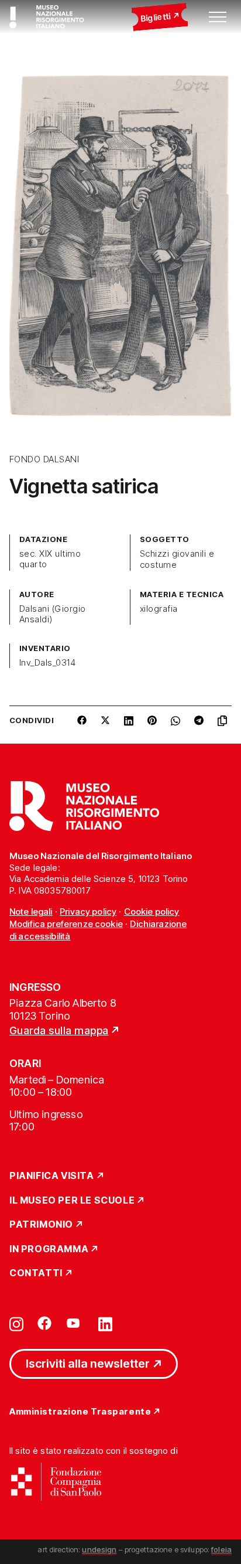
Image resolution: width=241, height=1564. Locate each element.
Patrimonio (41, 1224)
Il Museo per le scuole (72, 1200)
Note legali (31, 911)
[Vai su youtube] (75, 1323)
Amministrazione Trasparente (80, 1412)
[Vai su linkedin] (105, 1323)
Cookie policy (152, 911)
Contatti (36, 1273)
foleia (221, 1549)
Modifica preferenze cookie (66, 923)
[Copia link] (225, 724)
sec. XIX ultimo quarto (50, 559)
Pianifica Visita (51, 1176)
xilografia (159, 609)
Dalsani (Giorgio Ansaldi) (52, 614)
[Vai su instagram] (16, 1323)
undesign (99, 1549)
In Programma (48, 1249)
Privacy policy (88, 911)
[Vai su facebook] (44, 1323)
